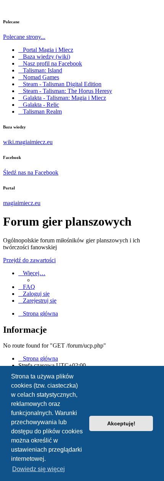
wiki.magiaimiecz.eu (28, 142)
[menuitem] (26, 287)
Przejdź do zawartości (29, 260)
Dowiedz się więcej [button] (38, 469)
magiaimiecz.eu (21, 203)
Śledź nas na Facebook (30, 172)
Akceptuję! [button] (121, 423)
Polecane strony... (24, 37)
